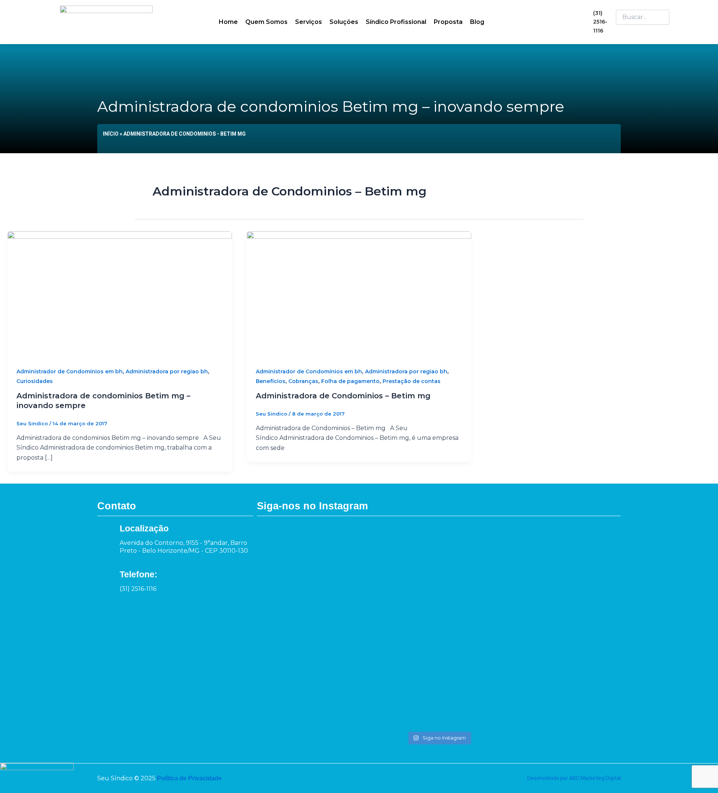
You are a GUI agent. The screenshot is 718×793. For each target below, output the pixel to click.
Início (111, 134)
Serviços (308, 21)
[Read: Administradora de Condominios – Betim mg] (359, 293)
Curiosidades (34, 381)
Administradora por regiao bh (167, 371)
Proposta (448, 21)
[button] (642, 29)
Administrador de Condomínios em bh (69, 371)
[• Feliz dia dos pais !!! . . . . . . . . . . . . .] (512, 548)
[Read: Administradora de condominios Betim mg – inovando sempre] (119, 293)
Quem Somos (266, 21)
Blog (477, 21)
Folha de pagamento (350, 381)
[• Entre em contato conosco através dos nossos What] (439, 572)
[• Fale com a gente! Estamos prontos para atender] (292, 626)
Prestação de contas (412, 381)
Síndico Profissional (396, 21)
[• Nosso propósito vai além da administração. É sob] (366, 621)
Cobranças (303, 381)
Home (228, 21)
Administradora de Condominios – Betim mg (343, 395)
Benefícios (270, 381)
